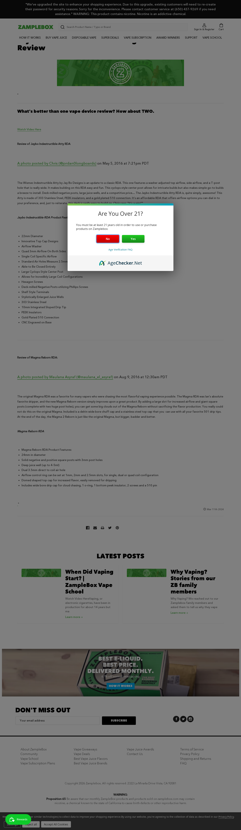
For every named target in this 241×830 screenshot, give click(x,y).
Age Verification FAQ (120, 249)
